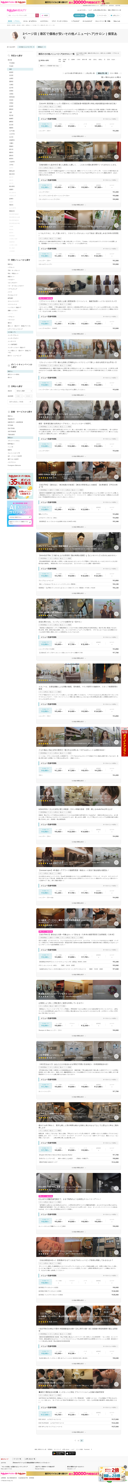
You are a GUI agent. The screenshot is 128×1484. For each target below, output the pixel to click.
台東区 (11, 78)
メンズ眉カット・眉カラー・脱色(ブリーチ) (19, 351)
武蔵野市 (12, 140)
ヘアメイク (11, 319)
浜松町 (64, 59)
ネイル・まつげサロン (30, 21)
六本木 (78, 59)
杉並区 (11, 106)
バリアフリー (12, 462)
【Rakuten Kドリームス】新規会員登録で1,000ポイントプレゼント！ (31, 1462)
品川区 (11, 87)
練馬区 (11, 121)
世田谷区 (12, 97)
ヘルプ (90, 10)
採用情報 (31, 1478)
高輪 (64, 61)
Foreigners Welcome (14, 465)
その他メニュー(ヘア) (25, 47)
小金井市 (12, 161)
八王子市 (12, 134)
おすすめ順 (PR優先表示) (73, 73)
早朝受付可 (11, 419)
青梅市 (11, 146)
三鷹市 (11, 143)
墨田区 (11, 81)
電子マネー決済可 (13, 459)
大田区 (11, 94)
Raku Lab (117, 21)
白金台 (113, 59)
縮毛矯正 (10, 298)
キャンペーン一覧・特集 (102, 21)
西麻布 (73, 59)
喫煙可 (10, 450)
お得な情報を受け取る (99, 10)
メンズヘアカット (13, 335)
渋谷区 (11, 100)
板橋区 (11, 118)
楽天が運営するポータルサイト (75, 1466)
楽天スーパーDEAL (13, 374)
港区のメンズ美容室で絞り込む (49, 65)
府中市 (11, 149)
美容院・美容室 (11, 25)
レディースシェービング (15, 329)
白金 (60, 61)
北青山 (95, 59)
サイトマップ (57, 1449)
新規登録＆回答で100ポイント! (91, 5)
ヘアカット (11, 267)
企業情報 (3, 1478)
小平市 (11, 165)
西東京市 (12, 211)
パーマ (10, 292)
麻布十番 (84, 59)
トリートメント (12, 304)
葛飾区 (11, 128)
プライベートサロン (14, 440)
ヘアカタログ (75, 21)
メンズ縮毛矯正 (12, 344)
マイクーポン (103, 15)
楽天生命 (111, 5)
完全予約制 (11, 428)
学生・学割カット (13, 273)
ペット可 (10, 447)
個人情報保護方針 (12, 1478)
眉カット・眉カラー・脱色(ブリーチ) (19, 326)
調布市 (11, 155)
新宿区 (11, 72)
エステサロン (44, 21)
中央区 (11, 66)
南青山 (100, 59)
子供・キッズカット (14, 270)
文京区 (11, 75)
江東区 (11, 84)
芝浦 (108, 59)
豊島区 (11, 109)
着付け (10, 323)
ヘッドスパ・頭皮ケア (14, 307)
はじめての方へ (82, 10)
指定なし (10, 264)
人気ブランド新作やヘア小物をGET (45, 1466)
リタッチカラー (12, 282)
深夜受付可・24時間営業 (15, 422)
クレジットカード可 (14, 453)
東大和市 (12, 186)
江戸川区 (12, 131)
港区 (23, 25)
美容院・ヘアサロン (14, 21)
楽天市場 (118, 5)
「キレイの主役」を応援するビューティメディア (14, 1466)
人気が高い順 (90, 73)
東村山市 (12, 171)
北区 (10, 112)
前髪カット (11, 276)
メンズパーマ (12, 341)
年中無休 (10, 425)
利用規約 (50, 1449)
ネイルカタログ (87, 21)
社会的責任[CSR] (23, 1478)
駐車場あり (11, 444)
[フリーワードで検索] (37, 15)
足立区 (11, 124)
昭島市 (11, 152)
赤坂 (90, 59)
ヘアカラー (11, 279)
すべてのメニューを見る (109, 119)
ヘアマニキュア (12, 289)
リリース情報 (79, 1449)
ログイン (90, 15)
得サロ (10, 377)
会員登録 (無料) (79, 15)
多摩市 (11, 198)
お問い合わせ (65, 1449)
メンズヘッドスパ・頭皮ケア (16, 347)
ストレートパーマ (13, 301)
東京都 (18, 25)
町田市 (11, 158)
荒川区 (11, 115)
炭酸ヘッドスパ (12, 310)
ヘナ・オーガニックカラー (16, 286)
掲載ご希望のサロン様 (114, 10)
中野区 (11, 103)
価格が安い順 (44, 25)
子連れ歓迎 (11, 434)
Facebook (87, 1449)
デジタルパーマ (12, 295)
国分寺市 (12, 174)
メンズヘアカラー (13, 338)
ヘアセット (11, 316)
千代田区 (12, 63)
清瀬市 (11, 189)
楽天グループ (104, 5)
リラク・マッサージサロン (60, 21)
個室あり (28, 25)
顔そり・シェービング (14, 355)
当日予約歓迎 (12, 431)
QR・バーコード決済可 (15, 456)
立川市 (11, 137)
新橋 (60, 59)
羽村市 (11, 205)
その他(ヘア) (35, 25)
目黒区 (11, 90)
